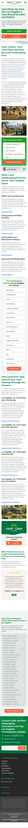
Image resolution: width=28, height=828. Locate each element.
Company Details (6, 768)
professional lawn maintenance (15, 76)
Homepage (4, 761)
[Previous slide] (4, 585)
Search (21, 748)
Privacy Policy (5, 770)
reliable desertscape (16, 439)
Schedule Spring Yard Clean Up (10, 421)
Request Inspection (7, 233)
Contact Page (5, 766)
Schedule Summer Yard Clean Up (11, 448)
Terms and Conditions (7, 773)
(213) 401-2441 (16, 36)
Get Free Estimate (6, 212)
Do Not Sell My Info (14, 816)
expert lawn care (13, 269)
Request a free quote (14, 31)
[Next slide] (23, 585)
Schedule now (14, 368)
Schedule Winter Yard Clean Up (10, 502)
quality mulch (13, 226)
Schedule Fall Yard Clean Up (9, 475)
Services (3, 763)
